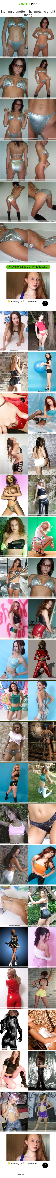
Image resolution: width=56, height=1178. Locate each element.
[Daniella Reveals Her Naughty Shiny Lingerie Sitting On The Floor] (14, 701)
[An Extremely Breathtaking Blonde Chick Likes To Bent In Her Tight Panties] (14, 783)
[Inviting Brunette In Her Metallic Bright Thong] (42, 577)
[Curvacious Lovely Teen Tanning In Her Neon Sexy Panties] (14, 536)
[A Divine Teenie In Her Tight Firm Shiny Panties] (42, 947)
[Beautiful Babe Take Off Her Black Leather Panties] (42, 1070)
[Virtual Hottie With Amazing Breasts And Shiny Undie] (42, 742)
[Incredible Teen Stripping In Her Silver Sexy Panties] (14, 742)
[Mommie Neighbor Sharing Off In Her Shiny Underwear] (14, 413)
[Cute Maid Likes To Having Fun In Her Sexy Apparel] (14, 1070)
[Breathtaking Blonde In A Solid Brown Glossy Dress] (14, 372)
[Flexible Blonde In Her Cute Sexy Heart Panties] (42, 536)
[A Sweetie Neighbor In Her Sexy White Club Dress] (14, 906)
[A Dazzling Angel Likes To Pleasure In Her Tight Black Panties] (42, 865)
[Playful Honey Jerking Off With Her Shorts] (42, 1029)
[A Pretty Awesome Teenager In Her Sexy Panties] (42, 701)
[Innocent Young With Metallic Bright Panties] (14, 577)
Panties (28, 4)
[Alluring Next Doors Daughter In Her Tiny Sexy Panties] (42, 824)
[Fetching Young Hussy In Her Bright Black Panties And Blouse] (14, 331)
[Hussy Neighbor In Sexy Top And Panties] (42, 783)
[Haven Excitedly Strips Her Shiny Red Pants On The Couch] (42, 618)
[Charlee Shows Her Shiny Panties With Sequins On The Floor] (14, 618)
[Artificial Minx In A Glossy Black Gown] (14, 1029)
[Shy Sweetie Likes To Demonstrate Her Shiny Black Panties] (14, 454)
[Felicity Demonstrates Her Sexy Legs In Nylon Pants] (14, 1111)
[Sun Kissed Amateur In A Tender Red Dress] (14, 988)
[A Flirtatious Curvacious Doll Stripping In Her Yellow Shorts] (42, 988)
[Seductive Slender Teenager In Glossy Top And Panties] (14, 659)
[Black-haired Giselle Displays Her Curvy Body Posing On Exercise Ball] (42, 372)
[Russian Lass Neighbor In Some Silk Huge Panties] (42, 454)
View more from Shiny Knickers (28, 267)
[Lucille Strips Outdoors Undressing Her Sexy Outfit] (42, 906)
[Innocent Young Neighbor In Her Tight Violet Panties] (42, 1111)
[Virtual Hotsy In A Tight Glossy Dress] (42, 659)
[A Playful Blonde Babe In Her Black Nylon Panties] (42, 495)
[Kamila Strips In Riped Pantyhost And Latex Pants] (42, 413)
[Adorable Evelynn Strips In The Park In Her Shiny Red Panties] (42, 331)
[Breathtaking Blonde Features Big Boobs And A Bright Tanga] (14, 495)
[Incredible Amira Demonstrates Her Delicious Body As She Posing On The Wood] (14, 824)
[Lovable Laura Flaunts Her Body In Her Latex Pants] (14, 865)
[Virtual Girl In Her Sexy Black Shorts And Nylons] (14, 947)
